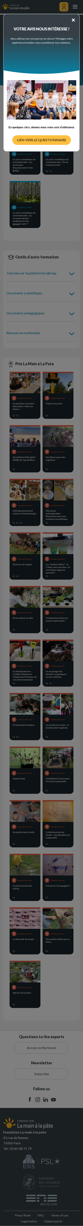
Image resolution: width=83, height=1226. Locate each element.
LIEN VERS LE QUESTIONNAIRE (41, 140)
